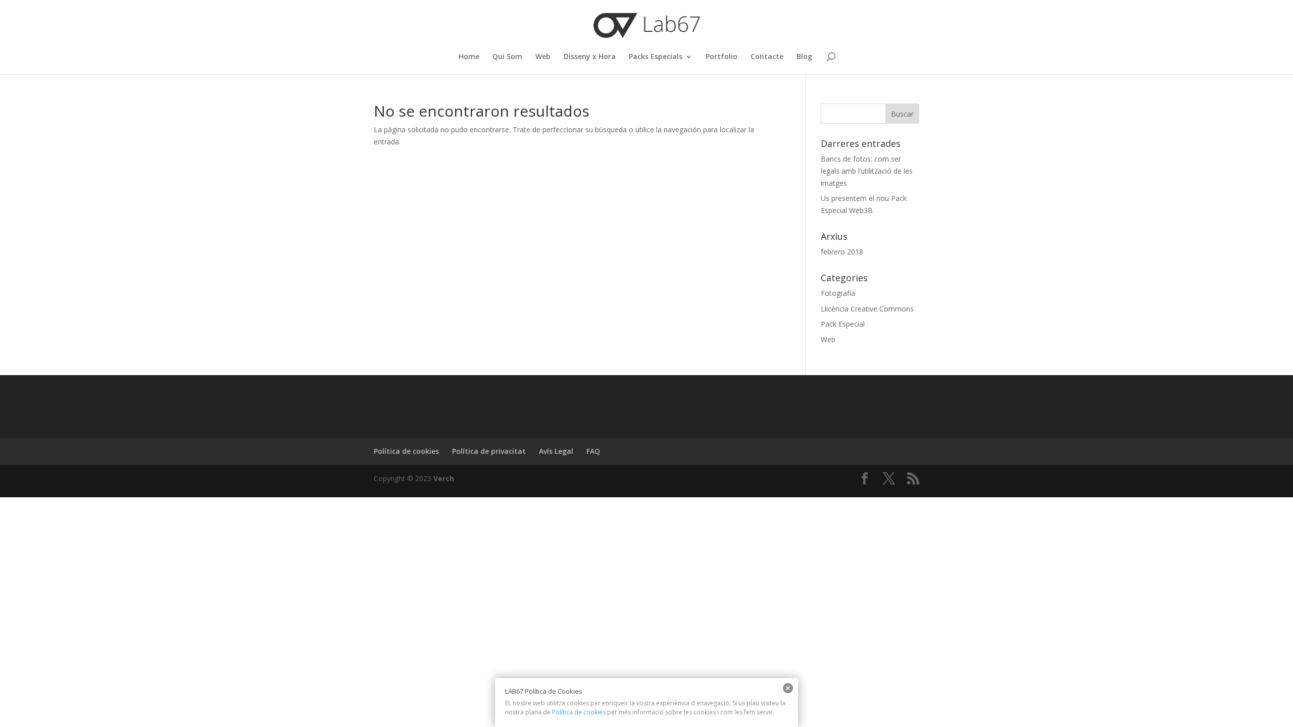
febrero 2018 (842, 251)
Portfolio (721, 57)
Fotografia (838, 293)
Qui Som (507, 57)
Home (469, 57)
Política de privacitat (489, 451)
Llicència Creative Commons (867, 309)
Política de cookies (406, 451)
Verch (442, 478)
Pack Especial (843, 324)
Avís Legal (556, 451)
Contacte (767, 57)
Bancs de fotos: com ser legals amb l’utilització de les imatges (867, 171)
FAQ (593, 451)
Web (543, 57)
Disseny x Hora (590, 57)
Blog (804, 57)
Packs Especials (655, 57)
